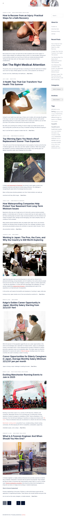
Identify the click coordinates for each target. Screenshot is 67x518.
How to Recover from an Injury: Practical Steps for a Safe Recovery (23, 16)
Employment (15, 234)
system (53, 146)
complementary (58, 113)
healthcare (55, 127)
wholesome (54, 148)
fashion (53, 119)
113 (18, 503)
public (59, 142)
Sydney (23, 514)
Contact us (54, 26)
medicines (58, 138)
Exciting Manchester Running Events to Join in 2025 (22, 375)
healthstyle (54, 129)
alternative (54, 109)
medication (58, 136)
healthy (60, 129)
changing (53, 113)
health (54, 124)
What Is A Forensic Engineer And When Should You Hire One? (22, 437)
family (61, 117)
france (52, 121)
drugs (57, 117)
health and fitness (17, 12)
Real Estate (23, 433)
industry (59, 131)
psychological (54, 142)
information (54, 133)
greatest (56, 121)
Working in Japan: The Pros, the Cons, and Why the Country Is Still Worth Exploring (24, 238)
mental (53, 140)
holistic (52, 131)
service (52, 144)
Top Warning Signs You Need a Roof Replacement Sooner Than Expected (21, 140)
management (54, 134)
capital (61, 111)
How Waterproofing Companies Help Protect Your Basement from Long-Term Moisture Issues (23, 206)
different (53, 117)
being (53, 111)
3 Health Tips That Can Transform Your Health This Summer (22, 83)
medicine (53, 138)
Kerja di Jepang (25, 351)
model (57, 140)
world (59, 148)
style (59, 144)
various (57, 146)
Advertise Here (55, 29)
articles (58, 109)
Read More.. (30, 73)
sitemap (53, 33)
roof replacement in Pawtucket (14, 185)
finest (56, 119)
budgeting (58, 111)
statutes (56, 144)
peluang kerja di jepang (19, 286)
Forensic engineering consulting (14, 483)
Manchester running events (9, 423)
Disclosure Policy (55, 31)
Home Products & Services (17, 135)
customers (59, 115)
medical (52, 136)
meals (58, 134)
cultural (55, 115)
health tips (13, 78)
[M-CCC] (33, 3)
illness (55, 131)
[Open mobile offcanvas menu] (3, 3)
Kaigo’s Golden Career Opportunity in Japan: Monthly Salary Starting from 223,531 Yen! (21, 305)
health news (25, 371)
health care (26, 12)
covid (52, 115)
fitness (60, 119)
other (60, 140)
